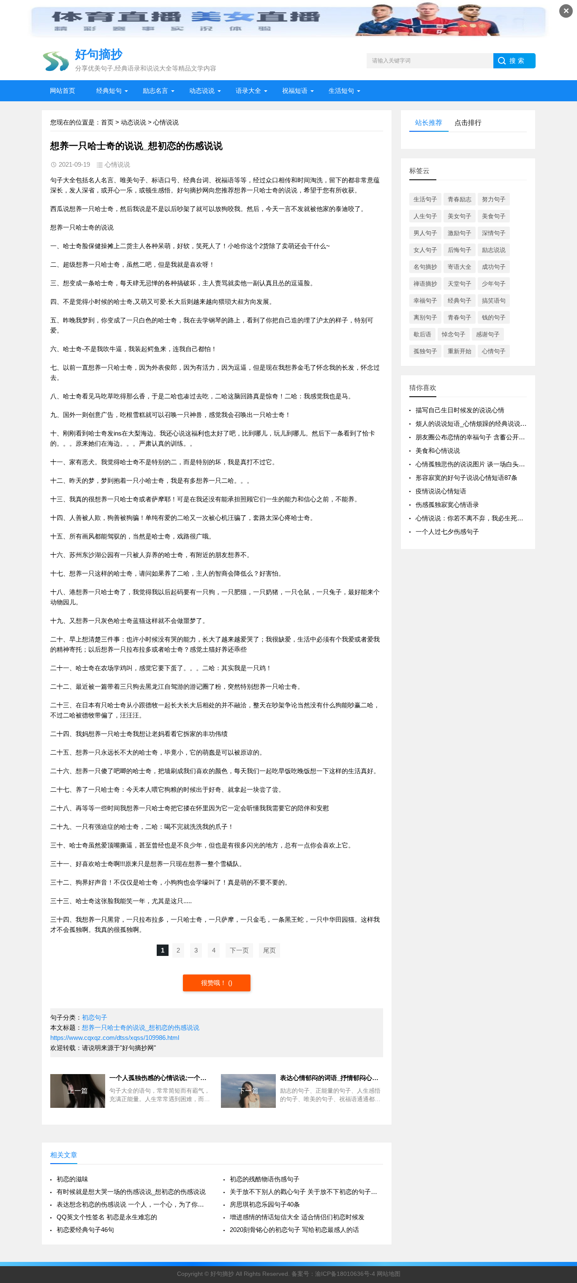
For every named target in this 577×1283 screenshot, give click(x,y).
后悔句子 (459, 249)
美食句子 (494, 216)
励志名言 (155, 90)
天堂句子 (459, 283)
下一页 (239, 950)
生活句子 (425, 199)
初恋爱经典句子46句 (85, 1229)
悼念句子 (453, 334)
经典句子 (459, 300)
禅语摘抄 (425, 283)
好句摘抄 (189, 190)
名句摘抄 (425, 266)
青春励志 (459, 199)
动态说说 (202, 90)
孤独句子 (425, 351)
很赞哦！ (214, 982)
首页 (107, 122)
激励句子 (459, 233)
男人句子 (425, 233)
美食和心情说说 (438, 450)
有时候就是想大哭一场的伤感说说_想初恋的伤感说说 (131, 1191)
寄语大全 (459, 266)
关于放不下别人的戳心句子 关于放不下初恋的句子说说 (306, 1191)
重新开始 (459, 351)
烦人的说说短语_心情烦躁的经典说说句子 (474, 423)
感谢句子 (488, 334)
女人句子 (425, 249)
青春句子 (459, 317)
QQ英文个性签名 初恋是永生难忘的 (107, 1217)
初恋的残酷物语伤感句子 (264, 1179)
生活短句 (341, 90)
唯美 (126, 180)
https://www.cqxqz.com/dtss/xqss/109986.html (114, 1037)
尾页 (269, 950)
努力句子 (494, 199)
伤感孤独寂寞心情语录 (447, 504)
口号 (170, 180)
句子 (56, 180)
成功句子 (494, 266)
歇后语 (422, 334)
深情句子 (494, 233)
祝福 (221, 180)
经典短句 (109, 90)
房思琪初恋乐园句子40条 (265, 1204)
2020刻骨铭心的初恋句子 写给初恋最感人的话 (294, 1229)
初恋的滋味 (72, 1179)
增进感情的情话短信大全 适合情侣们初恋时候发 (297, 1217)
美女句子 (459, 216)
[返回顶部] (560, 1146)
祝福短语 (295, 90)
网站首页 (62, 90)
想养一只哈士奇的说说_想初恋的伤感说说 (140, 1027)
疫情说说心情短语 (441, 491)
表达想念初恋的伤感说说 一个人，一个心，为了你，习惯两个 (133, 1204)
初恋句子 (94, 1017)
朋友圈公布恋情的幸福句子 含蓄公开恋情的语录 (483, 437)
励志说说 (494, 249)
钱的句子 (494, 317)
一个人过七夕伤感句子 (447, 531)
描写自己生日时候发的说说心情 (460, 410)
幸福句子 (425, 300)
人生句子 (425, 216)
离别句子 (425, 317)
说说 (291, 190)
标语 (158, 180)
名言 (107, 180)
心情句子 (494, 351)
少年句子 (494, 283)
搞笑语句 (494, 300)
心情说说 (166, 122)
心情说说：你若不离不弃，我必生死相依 (473, 518)
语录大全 (248, 90)
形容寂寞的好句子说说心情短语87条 (466, 477)
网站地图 (388, 1273)
